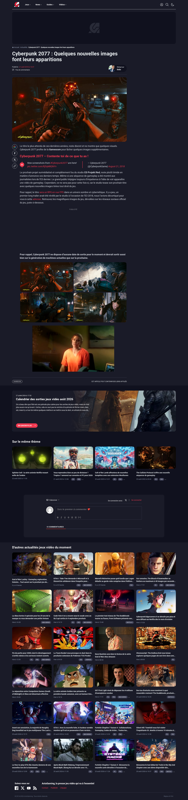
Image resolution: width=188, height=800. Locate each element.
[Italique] (61, 517)
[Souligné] (65, 517)
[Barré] (68, 517)
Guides (49, 5)
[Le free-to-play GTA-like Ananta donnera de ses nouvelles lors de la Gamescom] (32, 750)
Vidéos (62, 5)
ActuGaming (16, 4)
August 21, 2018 (116, 166)
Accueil (16, 47)
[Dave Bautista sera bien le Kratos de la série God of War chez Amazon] (115, 638)
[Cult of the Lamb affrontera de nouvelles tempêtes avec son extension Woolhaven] (115, 457)
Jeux (27, 5)
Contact (45, 788)
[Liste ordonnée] (72, 517)
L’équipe (63, 788)
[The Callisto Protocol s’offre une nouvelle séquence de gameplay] (156, 457)
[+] (79, 517)
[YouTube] (29, 788)
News (38, 5)
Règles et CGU (168, 796)
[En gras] (58, 517)
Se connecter (136, 500)
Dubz (119, 69)
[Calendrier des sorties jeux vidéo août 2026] (94, 411)
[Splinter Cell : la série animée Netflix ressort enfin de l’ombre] (32, 457)
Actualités (23, 47)
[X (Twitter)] (22, 788)
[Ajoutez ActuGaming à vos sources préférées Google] (14, 146)
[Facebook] (16, 788)
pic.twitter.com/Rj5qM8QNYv (42, 166)
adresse (37, 199)
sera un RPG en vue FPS (51, 192)
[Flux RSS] (35, 788)
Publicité (54, 788)
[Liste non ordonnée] (76, 517)
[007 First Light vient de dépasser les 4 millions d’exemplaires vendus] (115, 675)
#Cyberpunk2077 (59, 163)
